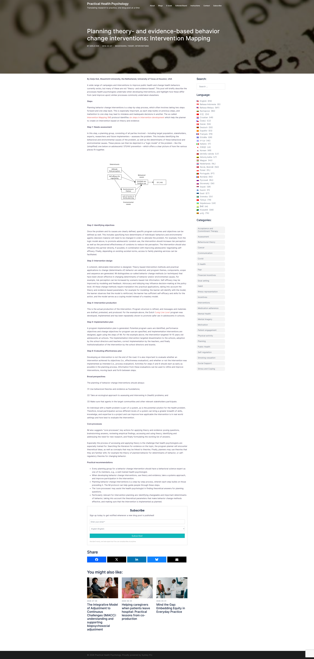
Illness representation (208, 291)
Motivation (203, 324)
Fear (200, 269)
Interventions (142, 46)
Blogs (160, 6)
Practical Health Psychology (108, 4)
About (152, 6)
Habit (200, 286)
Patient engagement (207, 330)
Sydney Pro (147, 655)
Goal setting (203, 280)
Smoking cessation (206, 357)
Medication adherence (208, 308)
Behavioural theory (124, 46)
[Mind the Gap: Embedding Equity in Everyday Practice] (171, 587)
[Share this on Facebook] (96, 559)
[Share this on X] (116, 559)
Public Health (204, 346)
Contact (206, 6)
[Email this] (176, 559)
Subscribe (217, 6)
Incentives (202, 297)
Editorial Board (181, 6)
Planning (202, 341)
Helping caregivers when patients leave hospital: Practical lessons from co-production (136, 611)
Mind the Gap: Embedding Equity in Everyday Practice (170, 608)
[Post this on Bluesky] (156, 559)
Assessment (203, 236)
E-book (169, 6)
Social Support (205, 363)
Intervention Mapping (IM (98, 117)
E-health (202, 264)
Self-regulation (205, 352)
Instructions (195, 6)
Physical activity (205, 335)
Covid (200, 258)
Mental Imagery (205, 319)
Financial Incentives (207, 275)
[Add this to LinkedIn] (136, 559)
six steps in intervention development (146, 117)
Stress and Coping (206, 369)
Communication (205, 253)
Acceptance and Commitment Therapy (208, 229)
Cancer (201, 247)
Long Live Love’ (162, 312)
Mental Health (204, 313)
